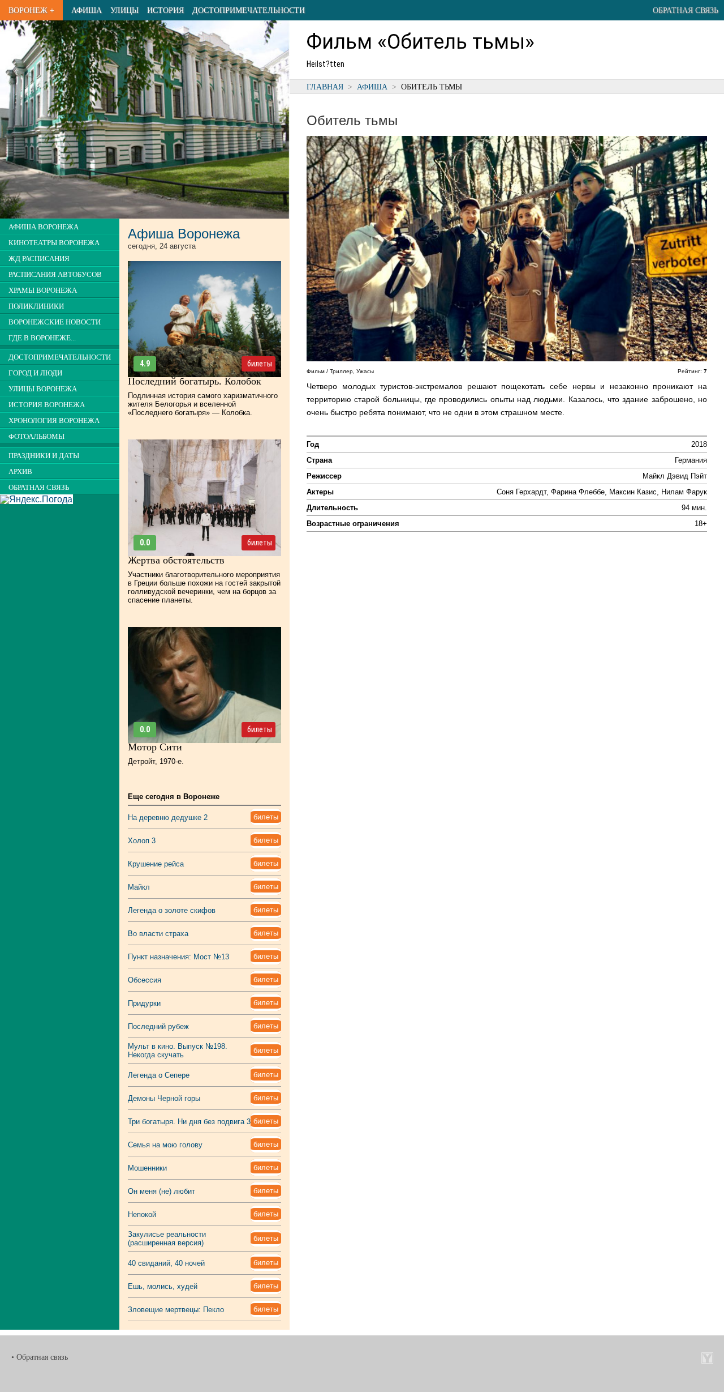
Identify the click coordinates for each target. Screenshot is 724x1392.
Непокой (142, 1214)
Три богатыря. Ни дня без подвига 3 (189, 1121)
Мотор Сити (155, 747)
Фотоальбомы (36, 437)
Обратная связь (685, 10)
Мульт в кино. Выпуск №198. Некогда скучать (177, 1050)
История (165, 10)
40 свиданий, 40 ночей (166, 1263)
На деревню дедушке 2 (168, 817)
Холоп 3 (142, 840)
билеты (259, 363)
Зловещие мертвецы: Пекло (176, 1309)
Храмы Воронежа (42, 290)
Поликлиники (36, 306)
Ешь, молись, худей (162, 1286)
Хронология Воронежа (54, 421)
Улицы (124, 10)
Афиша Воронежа (43, 227)
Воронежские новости (54, 322)
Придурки (144, 1003)
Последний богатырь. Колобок (194, 381)
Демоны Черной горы (164, 1098)
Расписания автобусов (55, 275)
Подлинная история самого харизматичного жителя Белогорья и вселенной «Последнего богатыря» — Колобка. (203, 404)
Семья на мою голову (165, 1145)
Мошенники (147, 1168)
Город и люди (35, 373)
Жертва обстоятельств (176, 560)
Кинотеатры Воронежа (54, 243)
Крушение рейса (156, 864)
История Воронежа (46, 405)
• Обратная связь (39, 1357)
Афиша (86, 10)
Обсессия (144, 980)
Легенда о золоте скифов (172, 910)
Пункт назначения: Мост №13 (178, 957)
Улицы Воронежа (42, 389)
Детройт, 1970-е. (156, 761)
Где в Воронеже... (42, 338)
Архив (20, 472)
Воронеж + (31, 10)
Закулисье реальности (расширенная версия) (167, 1238)
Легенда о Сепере (158, 1075)
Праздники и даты (43, 456)
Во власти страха (158, 933)
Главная (325, 86)
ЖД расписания (39, 259)
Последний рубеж (158, 1026)
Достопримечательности (248, 10)
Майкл (139, 887)
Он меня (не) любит (161, 1191)
